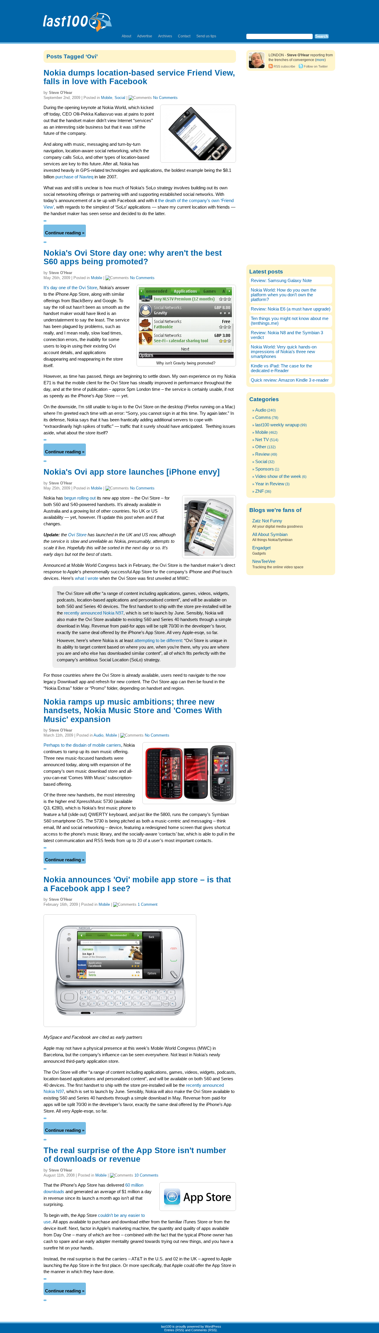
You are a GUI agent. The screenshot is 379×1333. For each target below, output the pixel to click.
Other (260, 446)
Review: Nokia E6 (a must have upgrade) (290, 309)
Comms (263, 417)
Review (262, 454)
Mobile (106, 97)
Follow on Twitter (316, 66)
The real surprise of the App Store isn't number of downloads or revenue (135, 1155)
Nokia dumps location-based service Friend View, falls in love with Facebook (139, 77)
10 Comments (146, 1175)
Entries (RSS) (174, 1330)
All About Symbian (270, 534)
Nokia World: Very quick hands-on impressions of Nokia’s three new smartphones (284, 352)
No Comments (165, 97)
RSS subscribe (284, 66)
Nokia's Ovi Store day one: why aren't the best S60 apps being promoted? (133, 257)
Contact (184, 36)
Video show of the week (278, 476)
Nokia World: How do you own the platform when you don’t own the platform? (283, 295)
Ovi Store (77, 534)
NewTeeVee (263, 561)
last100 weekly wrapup (277, 425)
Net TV (262, 439)
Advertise (144, 36)
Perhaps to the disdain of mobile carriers (82, 745)
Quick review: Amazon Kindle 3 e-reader (290, 380)
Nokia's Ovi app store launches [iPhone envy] (132, 472)
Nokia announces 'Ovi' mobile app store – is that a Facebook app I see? (137, 884)
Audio (98, 735)
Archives (165, 36)
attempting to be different (158, 640)
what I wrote (86, 578)
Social (120, 97)
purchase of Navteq (74, 177)
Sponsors (264, 469)
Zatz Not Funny (267, 521)
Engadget (261, 547)
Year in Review (269, 483)
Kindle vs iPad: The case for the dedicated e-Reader (281, 368)
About (126, 36)
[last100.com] (77, 19)
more (320, 60)
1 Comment (148, 904)
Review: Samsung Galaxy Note (281, 280)
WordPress (213, 1326)
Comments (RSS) (204, 1330)
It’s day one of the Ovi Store (70, 287)
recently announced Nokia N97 (93, 613)
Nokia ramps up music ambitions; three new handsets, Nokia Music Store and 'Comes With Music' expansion (133, 710)
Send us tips (206, 36)
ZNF (259, 491)
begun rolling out (80, 498)
